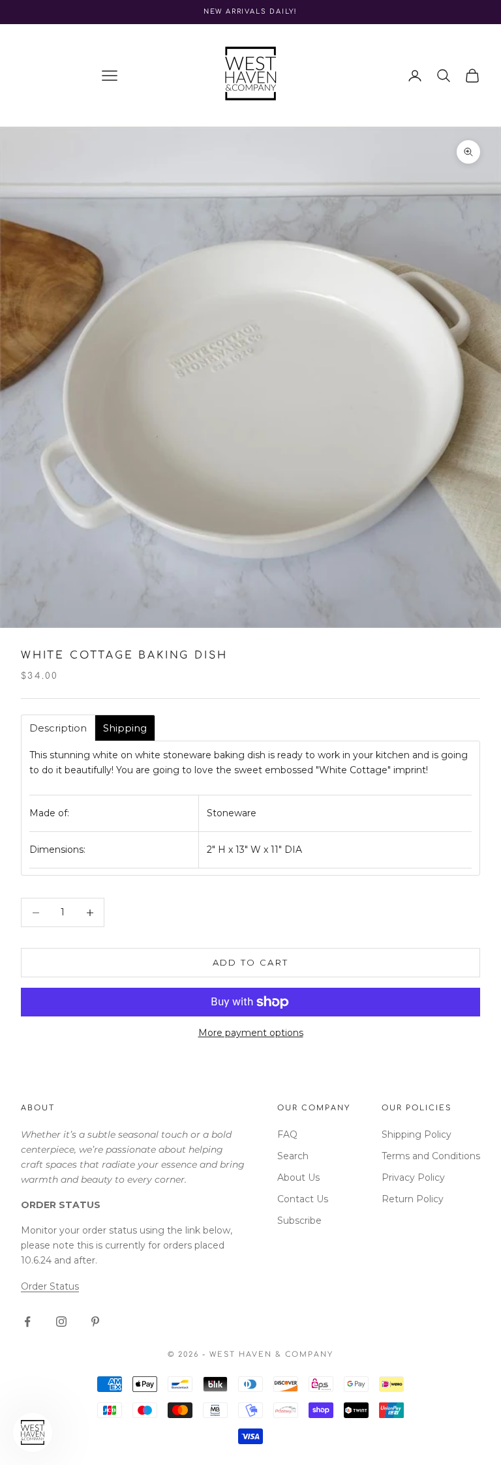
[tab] (58, 728)
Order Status (50, 1286)
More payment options (250, 1033)
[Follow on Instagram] (61, 1321)
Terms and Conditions (431, 1156)
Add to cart (251, 962)
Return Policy (413, 1199)
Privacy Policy (413, 1177)
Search (293, 1156)
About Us (298, 1177)
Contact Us (302, 1199)
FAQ (287, 1134)
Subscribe (299, 1220)
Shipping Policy (416, 1134)
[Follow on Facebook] (27, 1321)
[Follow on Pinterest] (95, 1321)
